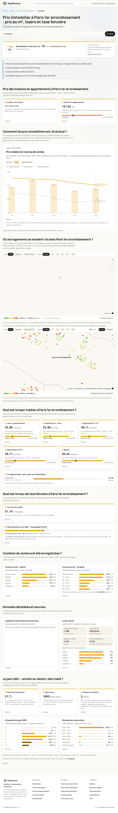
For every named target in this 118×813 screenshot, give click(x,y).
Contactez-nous (67, 799)
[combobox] (57, 3)
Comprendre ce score (95, 54)
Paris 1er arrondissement (26, 11)
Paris (12, 11)
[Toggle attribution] (112, 313)
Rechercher (36, 784)
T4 (67, 254)
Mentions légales (95, 788)
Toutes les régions (39, 788)
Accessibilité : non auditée (105, 807)
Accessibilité (94, 795)
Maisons (18, 254)
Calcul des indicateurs (69, 788)
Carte (102, 329)
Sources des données (69, 791)
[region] (59, 286)
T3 (62, 254)
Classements (110, 3)
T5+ (73, 254)
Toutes (46, 254)
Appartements (27, 162)
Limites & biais (66, 795)
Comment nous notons (69, 784)
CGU (91, 799)
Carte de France (38, 795)
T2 (57, 254)
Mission (92, 784)
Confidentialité (95, 791)
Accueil (5, 11)
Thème (110, 34)
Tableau (109, 329)
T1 (52, 254)
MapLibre (108, 313)
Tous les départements (40, 791)
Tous (16, 162)
